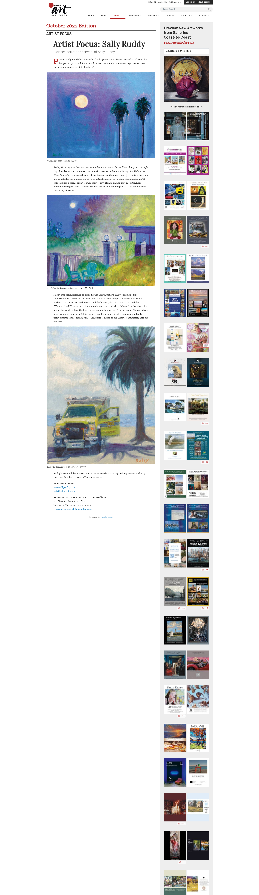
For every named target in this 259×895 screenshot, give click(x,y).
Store (103, 15)
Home (91, 15)
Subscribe (134, 15)
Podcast (170, 15)
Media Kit (152, 15)
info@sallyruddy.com (65, 491)
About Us (186, 15)
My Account (176, 2)
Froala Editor (107, 517)
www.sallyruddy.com (65, 487)
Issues (117, 15)
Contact (203, 15)
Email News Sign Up (158, 2)
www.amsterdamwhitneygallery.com (73, 508)
